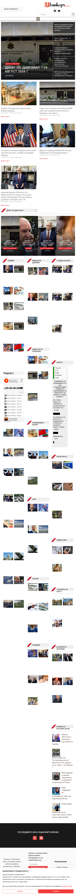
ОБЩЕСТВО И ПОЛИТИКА (37, 350)
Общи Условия (67, 886)
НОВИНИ (11, 261)
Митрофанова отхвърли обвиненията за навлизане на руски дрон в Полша (62, 777)
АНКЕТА (60, 362)
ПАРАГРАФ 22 (62, 457)
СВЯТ (34, 499)
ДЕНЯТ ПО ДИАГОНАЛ (14, 210)
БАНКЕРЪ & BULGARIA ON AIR (63, 728)
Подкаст (8, 373)
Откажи (20, 891)
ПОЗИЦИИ (36, 645)
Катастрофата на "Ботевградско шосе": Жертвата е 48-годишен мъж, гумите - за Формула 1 (62, 762)
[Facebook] (55, 11)
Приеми (56, 891)
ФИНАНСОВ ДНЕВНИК (36, 262)
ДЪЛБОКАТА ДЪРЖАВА (61, 648)
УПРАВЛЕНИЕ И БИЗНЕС (38, 424)
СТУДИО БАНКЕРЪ (64, 261)
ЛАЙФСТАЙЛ (62, 540)
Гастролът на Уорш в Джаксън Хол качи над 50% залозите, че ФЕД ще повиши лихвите (18, 152)
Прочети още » (5, 116)
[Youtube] (59, 11)
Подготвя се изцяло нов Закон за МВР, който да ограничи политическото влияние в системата (55, 110)
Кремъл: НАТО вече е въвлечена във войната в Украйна (62, 739)
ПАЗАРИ (35, 579)
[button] (38, 19)
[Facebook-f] (35, 838)
